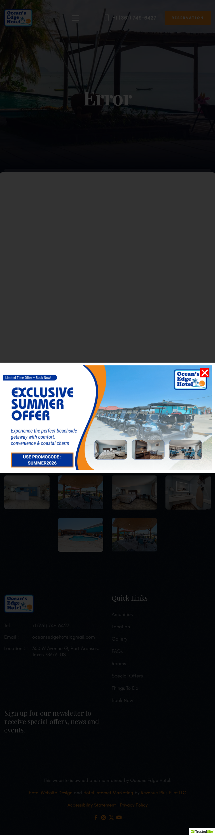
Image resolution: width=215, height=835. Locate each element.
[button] (204, 372)
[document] (107, 417)
